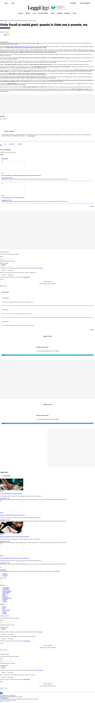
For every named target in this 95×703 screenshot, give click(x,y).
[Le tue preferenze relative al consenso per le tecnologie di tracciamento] (6, 701)
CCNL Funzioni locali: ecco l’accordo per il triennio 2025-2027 (13, 197)
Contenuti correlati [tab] (6, 475)
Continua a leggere (31, 135)
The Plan (4, 600)
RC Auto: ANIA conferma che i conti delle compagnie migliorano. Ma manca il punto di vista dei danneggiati (21, 175)
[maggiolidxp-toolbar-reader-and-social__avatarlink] (2, 35)
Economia (59, 13)
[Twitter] (47, 339)
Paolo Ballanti (4, 200)
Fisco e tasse (5, 597)
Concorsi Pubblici (43, 13)
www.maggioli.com (11, 695)
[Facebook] (43, 339)
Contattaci (5, 575)
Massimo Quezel (5, 177)
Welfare (28, 13)
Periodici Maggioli (6, 592)
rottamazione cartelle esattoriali (64, 16)
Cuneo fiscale (50, 16)
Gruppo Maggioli (6, 587)
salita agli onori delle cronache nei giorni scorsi (19, 46)
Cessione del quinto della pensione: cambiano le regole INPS (11, 493)
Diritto (4, 594)
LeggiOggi (3, 264)
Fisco (34, 13)
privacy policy (27, 277)
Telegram (3, 355)
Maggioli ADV (6, 593)
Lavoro (52, 13)
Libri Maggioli (6, 588)
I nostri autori (5, 574)
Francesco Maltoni (6, 34)
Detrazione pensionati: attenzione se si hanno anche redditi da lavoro (12, 515)
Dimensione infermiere (7, 598)
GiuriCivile (5, 601)
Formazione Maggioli (7, 591)
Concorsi (3, 265)
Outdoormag (5, 599)
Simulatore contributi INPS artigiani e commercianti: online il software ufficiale (14, 536)
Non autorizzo (10, 270)
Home (1, 20)
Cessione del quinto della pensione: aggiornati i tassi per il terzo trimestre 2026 (14, 558)
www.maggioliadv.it (4, 697)
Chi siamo (5, 573)
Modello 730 (34, 16)
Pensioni (20, 13)
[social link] (2, 131)
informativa (40, 268)
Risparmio (67, 13)
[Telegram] (51, 339)
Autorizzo (4, 270)
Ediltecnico (5, 595)
